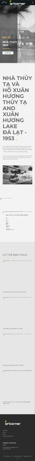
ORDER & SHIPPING (8, 436)
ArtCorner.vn (9, 456)
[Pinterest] (18, 458)
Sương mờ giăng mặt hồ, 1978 (13, 365)
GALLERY (5, 430)
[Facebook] (16, 458)
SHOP (4, 432)
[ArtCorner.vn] (17, 3)
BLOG (4, 434)
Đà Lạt (5, 151)
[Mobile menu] (32, 2)
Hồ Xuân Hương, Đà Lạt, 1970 (13, 328)
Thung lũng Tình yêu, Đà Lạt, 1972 (14, 292)
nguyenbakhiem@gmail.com (10, 447)
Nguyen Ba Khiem (27, 456)
